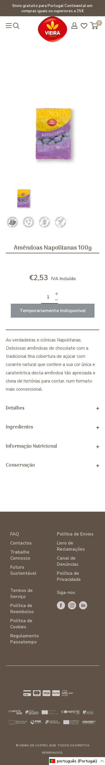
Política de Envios (75, 534)
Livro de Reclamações (71, 546)
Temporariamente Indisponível (53, 310)
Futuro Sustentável (23, 570)
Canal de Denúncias (67, 561)
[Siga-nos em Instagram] (72, 605)
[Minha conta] (74, 25)
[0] (94, 25)
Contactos (21, 543)
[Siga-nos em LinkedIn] (83, 605)
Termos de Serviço (21, 593)
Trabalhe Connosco (20, 555)
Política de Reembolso (22, 609)
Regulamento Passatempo (24, 639)
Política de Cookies (21, 624)
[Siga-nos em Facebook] (61, 605)
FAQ (14, 534)
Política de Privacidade (69, 576)
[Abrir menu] (9, 25)
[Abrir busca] (16, 26)
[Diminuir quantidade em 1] (56, 300)
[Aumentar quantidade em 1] (56, 294)
